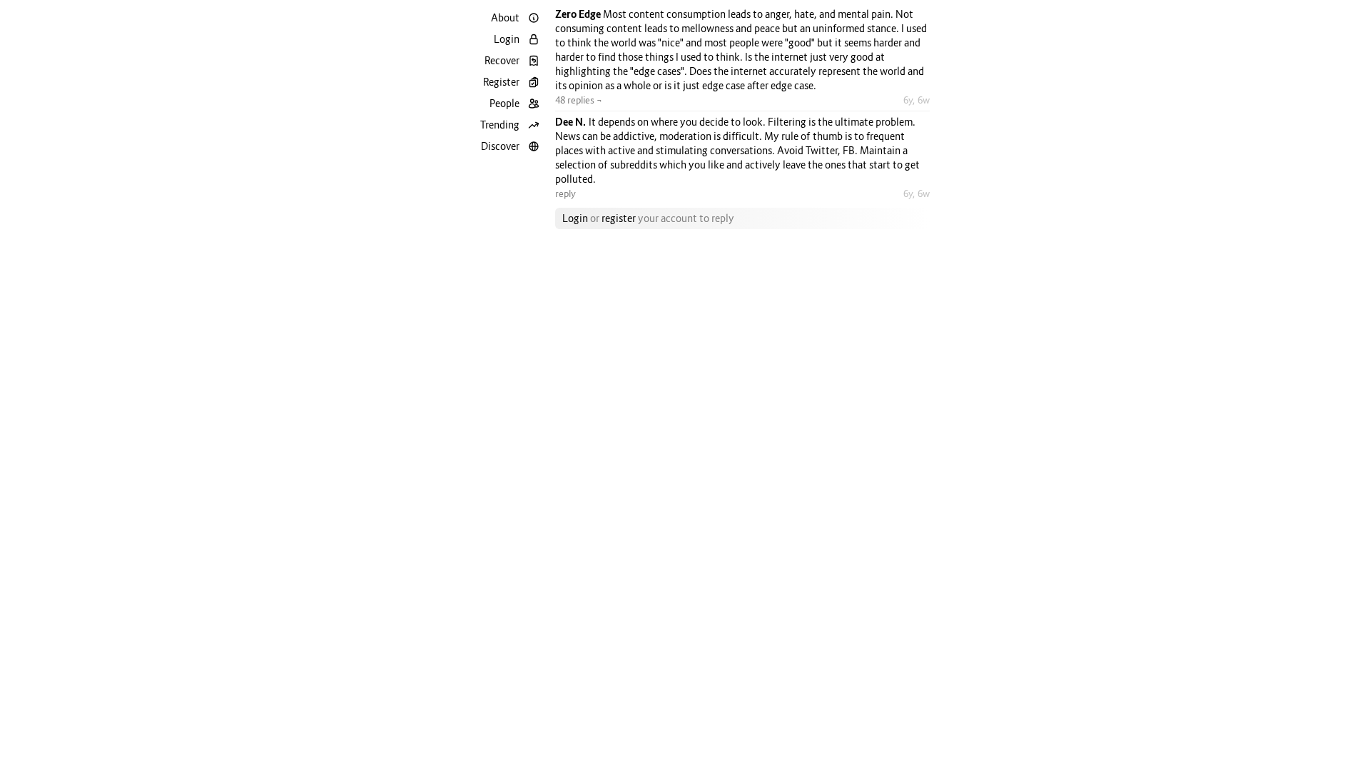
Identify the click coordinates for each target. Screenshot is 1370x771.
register (619, 218)
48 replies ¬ (578, 100)
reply (565, 193)
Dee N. (572, 122)
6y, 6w (916, 100)
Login (575, 218)
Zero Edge (579, 14)
